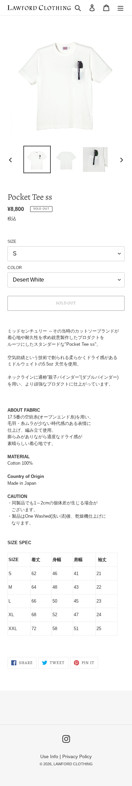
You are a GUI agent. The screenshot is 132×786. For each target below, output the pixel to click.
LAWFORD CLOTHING (73, 764)
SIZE (11, 241)
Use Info (49, 756)
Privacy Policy (77, 756)
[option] (37, 159)
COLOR (14, 267)
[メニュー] (120, 8)
